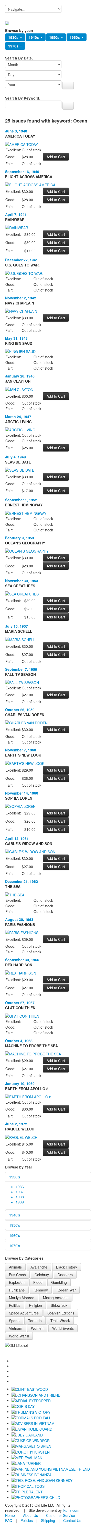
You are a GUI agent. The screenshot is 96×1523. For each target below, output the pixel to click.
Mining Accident (56, 1297)
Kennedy (41, 1290)
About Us (30, 1515)
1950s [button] (54, 37)
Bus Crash (17, 1274)
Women (37, 1328)
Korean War (66, 1290)
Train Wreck (60, 1320)
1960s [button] (75, 37)
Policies (26, 1520)
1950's (14, 1225)
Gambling (59, 1282)
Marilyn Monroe (21, 1297)
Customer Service (60, 1515)
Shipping (48, 1520)
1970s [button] (13, 45)
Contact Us (72, 1520)
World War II (19, 1335)
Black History (66, 1267)
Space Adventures (24, 1312)
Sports (14, 1320)
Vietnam (15, 1328)
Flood (37, 1282)
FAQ (8, 1520)
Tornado (35, 1320)
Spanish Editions (60, 1312)
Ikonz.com (71, 1510)
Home (10, 1515)
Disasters (65, 1274)
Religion (35, 1305)
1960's (14, 1235)
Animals (15, 1267)
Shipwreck (59, 1305)
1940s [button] (34, 37)
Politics (14, 1305)
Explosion (17, 1282)
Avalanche (38, 1267)
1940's (14, 1214)
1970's (14, 1245)
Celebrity (42, 1274)
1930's (14, 1176)
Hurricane (17, 1290)
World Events (63, 1328)
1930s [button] (13, 37)
